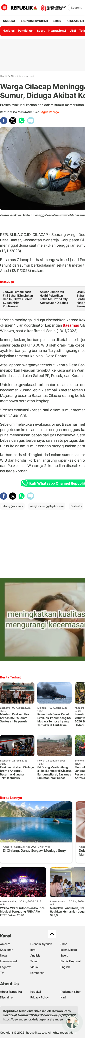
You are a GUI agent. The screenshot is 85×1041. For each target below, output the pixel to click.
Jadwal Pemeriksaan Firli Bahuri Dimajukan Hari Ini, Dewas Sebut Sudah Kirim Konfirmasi (18, 299)
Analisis (35, 955)
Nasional (9, 30)
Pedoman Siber (70, 991)
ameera (9, 21)
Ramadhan (37, 972)
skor (57, 21)
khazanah (75, 21)
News (14, 76)
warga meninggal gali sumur (47, 506)
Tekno (34, 961)
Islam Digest (68, 949)
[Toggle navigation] (4, 7)
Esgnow (5, 967)
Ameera (5, 944)
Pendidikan (25, 30)
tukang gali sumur (12, 506)
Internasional (57, 30)
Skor (63, 944)
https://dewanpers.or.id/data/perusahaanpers (33, 1019)
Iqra (32, 949)
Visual (34, 967)
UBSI (73, 30)
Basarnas (71, 325)
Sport (41, 30)
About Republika (11, 991)
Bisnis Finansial (70, 961)
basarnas (76, 506)
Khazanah (6, 949)
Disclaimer (7, 997)
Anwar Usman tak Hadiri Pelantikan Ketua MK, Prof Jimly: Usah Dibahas (54, 297)
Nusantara (27, 76)
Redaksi (35, 991)
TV (2, 972)
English (65, 967)
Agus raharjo (50, 112)
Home (3, 76)
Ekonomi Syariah (34, 21)
